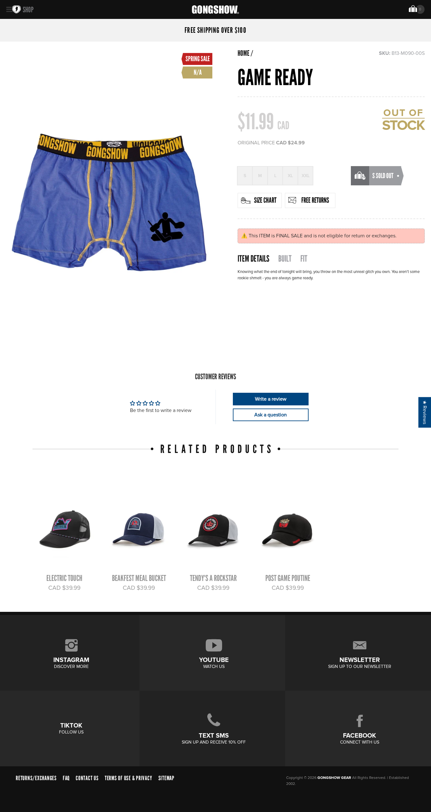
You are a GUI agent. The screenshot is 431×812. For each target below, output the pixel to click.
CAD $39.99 (64, 588)
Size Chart (265, 200)
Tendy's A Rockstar (213, 578)
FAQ (66, 778)
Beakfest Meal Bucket (139, 578)
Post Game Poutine (287, 578)
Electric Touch (64, 578)
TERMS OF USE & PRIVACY (128, 778)
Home (243, 53)
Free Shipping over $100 (215, 30)
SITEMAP (166, 778)
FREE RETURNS (315, 200)
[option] (61, 535)
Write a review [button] (270, 399)
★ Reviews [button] (425, 412)
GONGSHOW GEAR (334, 777)
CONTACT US (87, 778)
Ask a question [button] (270, 415)
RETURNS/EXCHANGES (36, 778)
